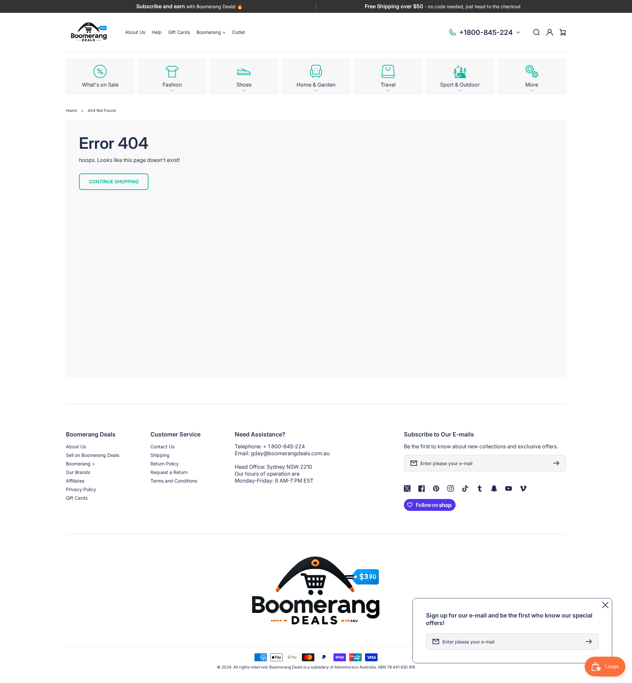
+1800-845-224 (486, 32)
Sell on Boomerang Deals (92, 455)
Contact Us (162, 446)
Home (71, 110)
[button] (172, 76)
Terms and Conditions (173, 481)
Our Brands (78, 472)
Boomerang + (80, 463)
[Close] (605, 605)
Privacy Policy (81, 489)
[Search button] (536, 32)
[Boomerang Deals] (89, 32)
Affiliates (75, 481)
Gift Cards (77, 498)
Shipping (160, 455)
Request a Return (169, 472)
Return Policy (164, 463)
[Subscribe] (558, 463)
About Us (76, 446)
